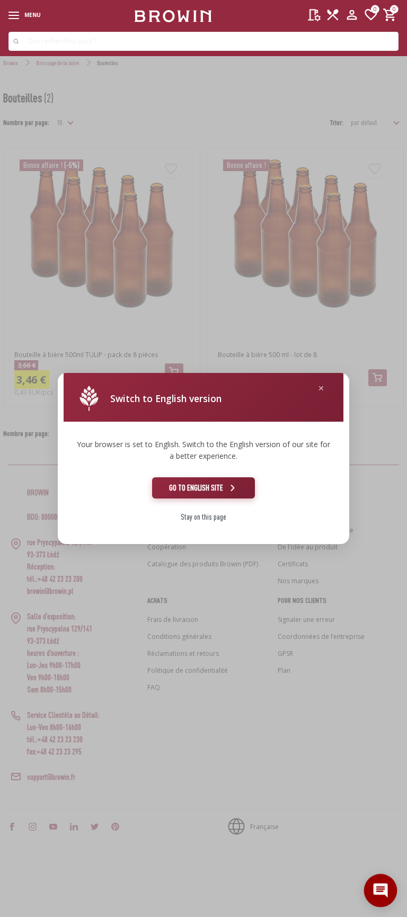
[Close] (321, 388)
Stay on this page (203, 516)
